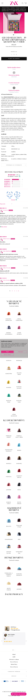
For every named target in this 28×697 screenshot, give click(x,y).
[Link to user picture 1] (3, 229)
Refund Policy (14, 664)
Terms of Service (14, 662)
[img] (3, 208)
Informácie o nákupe (14, 659)
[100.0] (10, 194)
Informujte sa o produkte (14, 165)
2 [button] (12, 291)
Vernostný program (14, 671)
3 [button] (14, 291)
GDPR (14, 657)
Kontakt (14, 676)
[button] (7, 179)
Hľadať (14, 654)
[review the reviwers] (4, 639)
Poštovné (15, 46)
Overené (13, 199)
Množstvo (14, 51)
